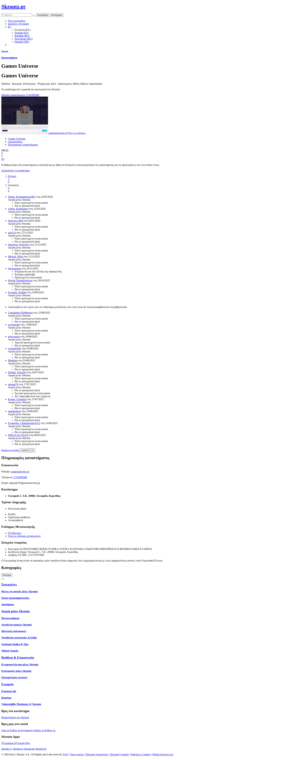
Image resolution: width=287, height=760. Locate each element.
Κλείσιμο (7, 575)
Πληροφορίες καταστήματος (23, 144)
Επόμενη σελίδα (10, 450)
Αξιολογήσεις (15, 141)
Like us (5, 730)
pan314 (12, 232)
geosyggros (14, 336)
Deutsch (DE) (22, 41)
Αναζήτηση (42, 15)
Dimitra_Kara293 (17, 372)
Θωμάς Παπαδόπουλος (20, 280)
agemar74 (13, 384)
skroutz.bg (40, 748)
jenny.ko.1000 (15, 220)
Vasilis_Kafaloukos (18, 208)
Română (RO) (22, 35)
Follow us (15, 730)
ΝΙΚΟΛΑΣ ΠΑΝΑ (18, 435)
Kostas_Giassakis (17, 399)
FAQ (65, 754)
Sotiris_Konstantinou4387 (21, 196)
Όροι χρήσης (77, 754)
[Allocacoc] (14, 533)
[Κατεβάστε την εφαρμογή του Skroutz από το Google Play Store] (22, 743)
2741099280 (32, 95)
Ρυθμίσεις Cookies (140, 754)
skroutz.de (29, 748)
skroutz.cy (6, 748)
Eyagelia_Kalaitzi (17, 292)
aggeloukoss (14, 411)
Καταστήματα (9, 57)
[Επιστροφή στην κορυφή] (2, 579)
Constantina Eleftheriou (20, 312)
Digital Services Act (162, 754)
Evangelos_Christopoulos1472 (24, 423)
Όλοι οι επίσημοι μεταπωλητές (24, 536)
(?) (6, 150)
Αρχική (4, 51)
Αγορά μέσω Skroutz (15, 611)
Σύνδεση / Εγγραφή (18, 23)
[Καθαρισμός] (34, 15)
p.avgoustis (14, 324)
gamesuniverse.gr (20, 471)
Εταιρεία (7, 684)
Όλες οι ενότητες (77, 133)
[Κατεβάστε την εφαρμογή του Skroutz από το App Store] (7, 743)
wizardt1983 (14, 348)
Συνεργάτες (9, 584)
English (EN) (22, 32)
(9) (2, 159)
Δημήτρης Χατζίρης (18, 244)
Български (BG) (24, 38)
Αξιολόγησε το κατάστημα (15, 170)
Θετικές (12, 176)
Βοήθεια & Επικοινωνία (17, 657)
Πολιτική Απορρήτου (97, 754)
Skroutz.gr (13, 6)
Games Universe (16, 138)
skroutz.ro (18, 748)
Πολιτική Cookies (119, 754)
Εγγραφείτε (27, 730)
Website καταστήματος (13, 95)
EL (9, 26)
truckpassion (14, 268)
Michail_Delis (15, 256)
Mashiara (13, 360)
